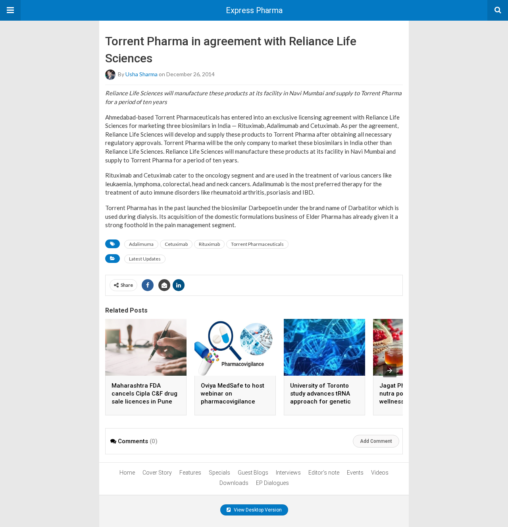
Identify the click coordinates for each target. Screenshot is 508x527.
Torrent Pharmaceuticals (257, 244)
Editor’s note (323, 472)
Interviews (288, 472)
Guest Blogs (253, 472)
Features (190, 472)
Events (355, 472)
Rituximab (209, 244)
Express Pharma (254, 10)
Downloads (233, 483)
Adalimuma (141, 244)
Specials (219, 472)
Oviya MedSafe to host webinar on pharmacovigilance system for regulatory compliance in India (232, 401)
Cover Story (157, 472)
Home (127, 472)
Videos (380, 472)
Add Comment (376, 441)
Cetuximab (176, 244)
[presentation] (389, 370)
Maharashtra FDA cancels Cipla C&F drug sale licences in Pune (144, 393)
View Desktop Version (257, 510)
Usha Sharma (141, 74)
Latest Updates (145, 259)
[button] (10, 10)
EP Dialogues (272, 483)
